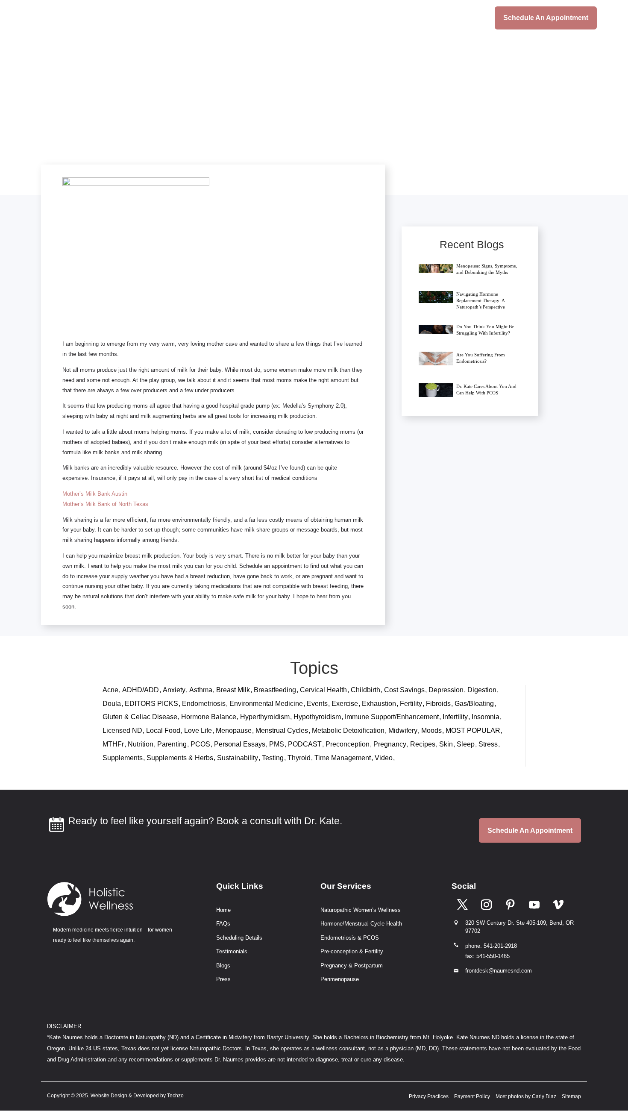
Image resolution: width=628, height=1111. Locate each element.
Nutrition (140, 744)
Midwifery (402, 730)
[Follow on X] (462, 903)
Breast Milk (233, 690)
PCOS (200, 744)
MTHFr (113, 744)
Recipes (422, 744)
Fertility (411, 703)
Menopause (234, 730)
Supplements (123, 757)
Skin (446, 744)
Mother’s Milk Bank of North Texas (105, 504)
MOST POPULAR (473, 730)
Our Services (347, 18)
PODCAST (305, 744)
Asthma (200, 690)
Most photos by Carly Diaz (526, 1096)
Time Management (342, 757)
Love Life (198, 730)
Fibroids (438, 703)
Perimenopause (339, 979)
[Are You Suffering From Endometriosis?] (436, 358)
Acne (110, 690)
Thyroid (299, 757)
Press (223, 979)
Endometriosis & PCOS (349, 938)
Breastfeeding (275, 690)
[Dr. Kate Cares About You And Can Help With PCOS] (436, 390)
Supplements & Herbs (180, 757)
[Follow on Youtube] (534, 903)
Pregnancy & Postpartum (351, 965)
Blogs (471, 18)
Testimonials (231, 951)
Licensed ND (122, 730)
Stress (488, 744)
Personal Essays (239, 744)
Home (263, 18)
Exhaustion (379, 703)
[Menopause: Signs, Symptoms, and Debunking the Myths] (436, 268)
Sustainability (237, 757)
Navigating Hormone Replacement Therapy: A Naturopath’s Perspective (480, 300)
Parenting (172, 744)
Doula (112, 703)
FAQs (223, 923)
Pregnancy (389, 744)
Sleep (466, 744)
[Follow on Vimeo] (558, 903)
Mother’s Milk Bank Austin (94, 494)
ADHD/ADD (140, 690)
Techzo (175, 1096)
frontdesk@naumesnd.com (498, 970)
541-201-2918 (500, 946)
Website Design (109, 1096)
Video (384, 757)
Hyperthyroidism (265, 716)
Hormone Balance (208, 716)
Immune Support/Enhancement (392, 716)
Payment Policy (472, 1096)
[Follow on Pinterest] (510, 903)
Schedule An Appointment (545, 17)
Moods (431, 730)
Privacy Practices (429, 1096)
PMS (276, 744)
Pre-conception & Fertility (351, 951)
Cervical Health (323, 690)
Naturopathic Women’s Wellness (360, 910)
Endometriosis (204, 703)
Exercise (345, 703)
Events (317, 703)
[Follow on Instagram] (486, 903)
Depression (446, 690)
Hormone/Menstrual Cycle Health (361, 923)
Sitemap (571, 1096)
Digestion (481, 690)
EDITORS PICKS (151, 703)
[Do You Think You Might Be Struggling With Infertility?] (436, 328)
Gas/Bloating (474, 703)
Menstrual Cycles (281, 730)
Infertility (455, 716)
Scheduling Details (419, 18)
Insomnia (485, 716)
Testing (273, 757)
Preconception (348, 744)
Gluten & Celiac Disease (140, 716)
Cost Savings (404, 690)
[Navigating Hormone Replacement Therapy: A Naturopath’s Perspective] (436, 297)
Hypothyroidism (317, 716)
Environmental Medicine (266, 703)
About (296, 18)
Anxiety (174, 690)
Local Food (163, 730)
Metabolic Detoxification (348, 730)
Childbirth (365, 690)
